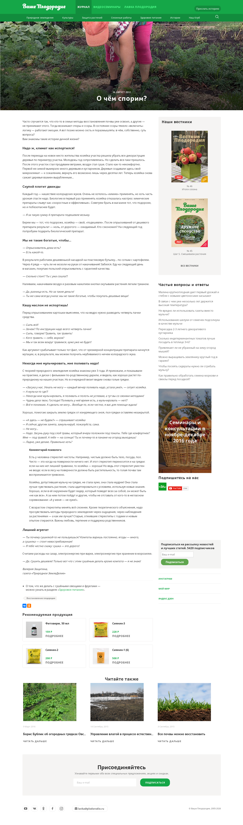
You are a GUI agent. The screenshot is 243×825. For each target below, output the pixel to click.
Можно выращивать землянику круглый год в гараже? (188, 358)
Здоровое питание (151, 17)
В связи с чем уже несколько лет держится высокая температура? (186, 303)
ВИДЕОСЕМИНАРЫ (107, 7)
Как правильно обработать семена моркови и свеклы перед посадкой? (188, 377)
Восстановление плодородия (41, 598)
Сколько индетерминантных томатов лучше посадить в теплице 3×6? (187, 340)
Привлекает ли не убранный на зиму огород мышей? (187, 349)
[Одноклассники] (29, 606)
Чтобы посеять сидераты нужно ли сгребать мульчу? (187, 368)
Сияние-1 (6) (120, 650)
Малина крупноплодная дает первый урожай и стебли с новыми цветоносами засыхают (189, 294)
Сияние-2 (51, 650)
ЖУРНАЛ (83, 7)
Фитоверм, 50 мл (57, 623)
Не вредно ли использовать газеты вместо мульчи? (186, 312)
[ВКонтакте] (24, 606)
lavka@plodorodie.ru (91, 808)
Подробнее (54, 636)
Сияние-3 (118, 623)
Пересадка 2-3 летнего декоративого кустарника (182, 331)
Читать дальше (35, 741)
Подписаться (155, 782)
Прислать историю (207, 8)
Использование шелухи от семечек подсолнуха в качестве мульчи (189, 321)
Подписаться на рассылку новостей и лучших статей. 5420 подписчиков (187, 546)
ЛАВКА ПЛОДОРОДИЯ (140, 7)
